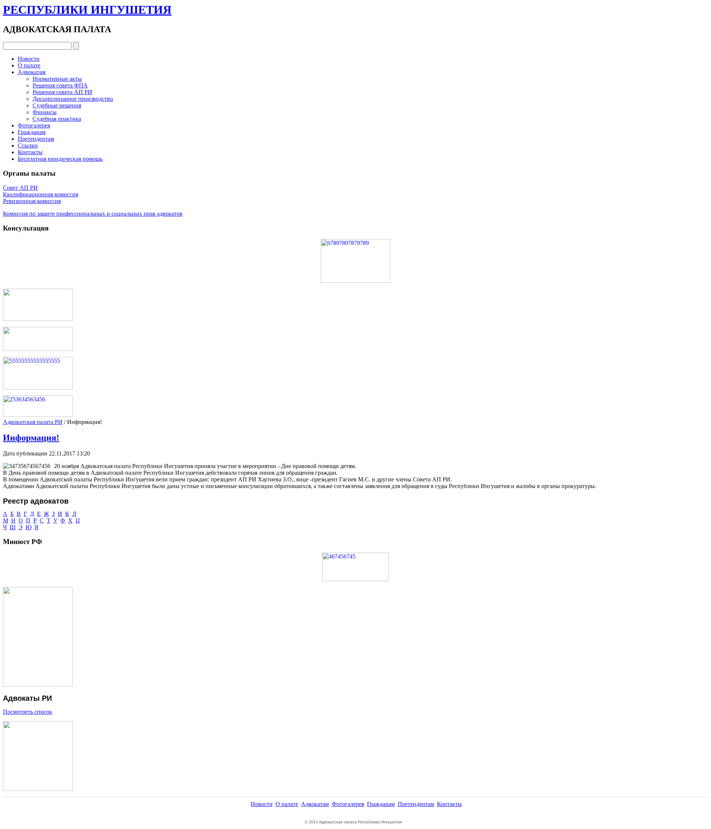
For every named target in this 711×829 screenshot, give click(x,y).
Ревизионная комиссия (32, 201)
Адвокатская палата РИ (33, 422)
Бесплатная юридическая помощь (60, 159)
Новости (29, 59)
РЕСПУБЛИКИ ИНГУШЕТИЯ (87, 9)
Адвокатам (32, 72)
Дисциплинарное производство (73, 99)
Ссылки (28, 145)
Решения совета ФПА (60, 85)
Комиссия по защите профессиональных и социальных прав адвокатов (93, 213)
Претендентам (36, 139)
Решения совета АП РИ (62, 92)
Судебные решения (57, 105)
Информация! (31, 437)
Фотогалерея (34, 125)
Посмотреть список (27, 712)
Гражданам (32, 132)
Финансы (45, 112)
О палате (29, 65)
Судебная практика (57, 119)
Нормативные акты (57, 79)
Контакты (30, 152)
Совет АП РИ (20, 188)
